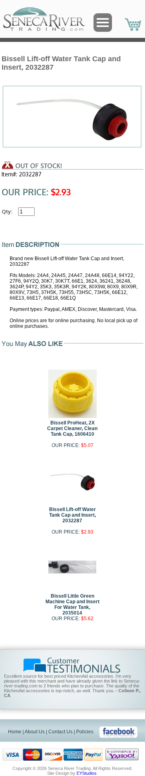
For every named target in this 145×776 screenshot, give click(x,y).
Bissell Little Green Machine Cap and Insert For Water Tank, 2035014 (72, 604)
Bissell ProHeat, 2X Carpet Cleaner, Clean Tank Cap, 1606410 (72, 428)
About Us (35, 732)
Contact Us (60, 732)
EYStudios (87, 773)
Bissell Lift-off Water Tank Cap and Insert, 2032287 (72, 515)
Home (14, 732)
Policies (84, 732)
